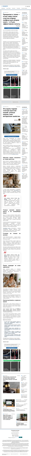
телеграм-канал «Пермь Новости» (14, 66)
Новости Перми (24, 38)
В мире (23, 375)
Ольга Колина (18, 25)
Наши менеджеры (15, 434)
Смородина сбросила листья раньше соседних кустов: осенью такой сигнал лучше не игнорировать (12, 325)
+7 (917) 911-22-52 (15, 431)
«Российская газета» (7, 228)
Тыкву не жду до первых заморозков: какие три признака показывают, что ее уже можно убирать (12, 335)
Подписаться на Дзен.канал (12, 28)
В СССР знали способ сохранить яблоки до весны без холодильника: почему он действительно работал (12, 322)
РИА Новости (16, 190)
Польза (24, 46)
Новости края (24, 15)
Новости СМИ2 (5, 86)
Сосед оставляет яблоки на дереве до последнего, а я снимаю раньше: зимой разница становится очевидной (12, 332)
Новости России (6, 12)
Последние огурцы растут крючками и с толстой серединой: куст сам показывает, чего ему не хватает (12, 329)
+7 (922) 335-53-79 (18, 442)
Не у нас (18, 408)
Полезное (24, 22)
